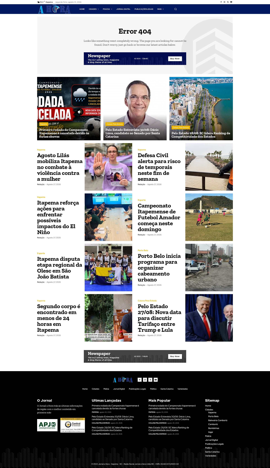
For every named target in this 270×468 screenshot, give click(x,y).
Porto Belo (143, 250)
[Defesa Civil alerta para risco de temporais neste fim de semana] (209, 167)
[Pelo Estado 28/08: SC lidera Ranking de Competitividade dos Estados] (201, 108)
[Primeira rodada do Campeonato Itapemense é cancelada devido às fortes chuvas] (69, 108)
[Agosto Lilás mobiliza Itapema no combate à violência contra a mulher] (108, 167)
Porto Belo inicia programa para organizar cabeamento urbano (159, 267)
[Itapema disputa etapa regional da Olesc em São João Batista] (108, 267)
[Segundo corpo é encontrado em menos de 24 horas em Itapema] (108, 318)
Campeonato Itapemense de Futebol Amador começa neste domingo (159, 217)
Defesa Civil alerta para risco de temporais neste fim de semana (159, 167)
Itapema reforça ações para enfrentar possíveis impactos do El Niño (58, 217)
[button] (175, 9)
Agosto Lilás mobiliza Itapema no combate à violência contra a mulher (60, 167)
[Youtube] (231, 2)
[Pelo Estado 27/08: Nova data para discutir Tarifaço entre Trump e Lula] (209, 318)
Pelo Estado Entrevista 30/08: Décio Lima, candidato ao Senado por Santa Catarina (113, 418)
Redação (40, 184)
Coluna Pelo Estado (115, 124)
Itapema (43, 124)
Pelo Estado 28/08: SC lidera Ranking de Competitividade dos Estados (112, 429)
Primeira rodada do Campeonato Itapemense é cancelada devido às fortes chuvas (115, 407)
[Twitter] (228, 2)
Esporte (142, 200)
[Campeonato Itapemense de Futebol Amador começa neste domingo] (209, 217)
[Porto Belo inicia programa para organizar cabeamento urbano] (209, 267)
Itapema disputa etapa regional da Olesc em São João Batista (59, 267)
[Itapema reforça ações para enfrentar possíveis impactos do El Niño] (108, 217)
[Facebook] (221, 2)
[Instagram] (224, 2)
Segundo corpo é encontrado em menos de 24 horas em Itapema (58, 318)
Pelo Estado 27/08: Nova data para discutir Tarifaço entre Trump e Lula (159, 318)
